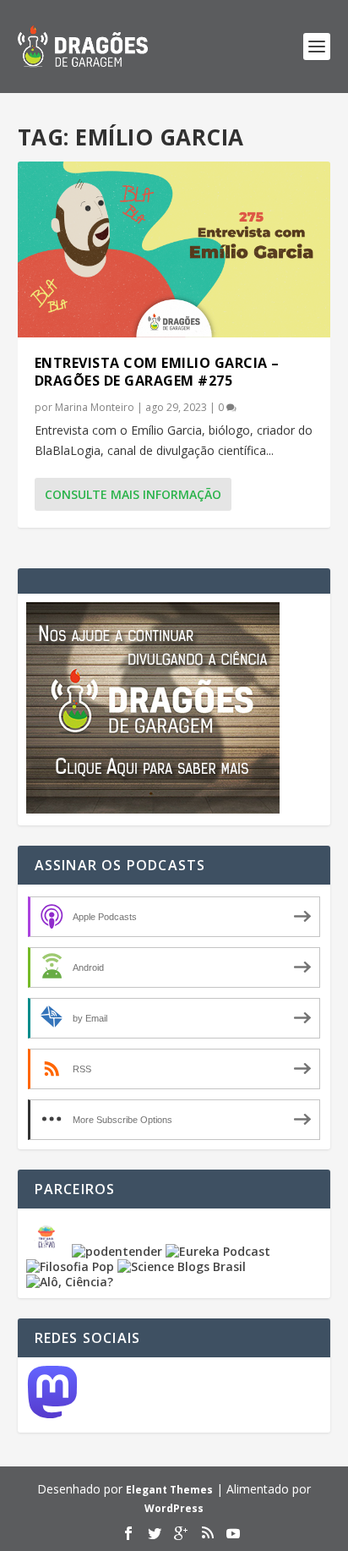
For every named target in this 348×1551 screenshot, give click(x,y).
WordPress (174, 1508)
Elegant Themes (169, 1489)
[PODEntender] (117, 1251)
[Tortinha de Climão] (49, 1251)
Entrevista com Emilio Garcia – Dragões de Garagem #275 (157, 371)
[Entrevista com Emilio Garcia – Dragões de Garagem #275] (174, 249)
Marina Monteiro (94, 407)
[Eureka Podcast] (218, 1251)
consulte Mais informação (133, 494)
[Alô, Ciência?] (69, 1282)
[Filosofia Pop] (70, 1266)
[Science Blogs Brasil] (181, 1266)
